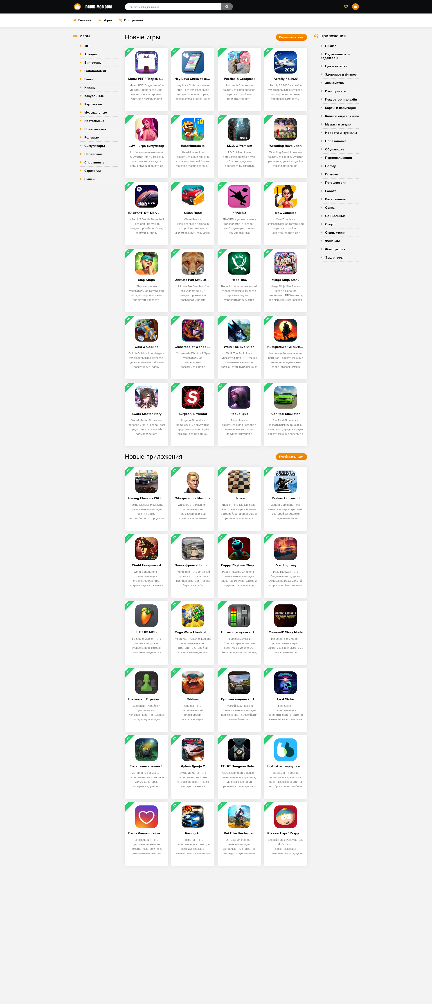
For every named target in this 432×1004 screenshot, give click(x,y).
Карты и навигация (340, 108)
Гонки (88, 79)
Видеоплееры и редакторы (335, 56)
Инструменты (335, 91)
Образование (335, 141)
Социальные (335, 216)
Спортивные (94, 162)
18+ (87, 46)
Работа (330, 191)
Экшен (89, 179)
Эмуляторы (334, 257)
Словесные (93, 154)
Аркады (90, 54)
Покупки (331, 174)
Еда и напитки (336, 66)
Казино (90, 87)
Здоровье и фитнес (341, 74)
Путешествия (335, 182)
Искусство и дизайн (341, 99)
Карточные (93, 104)
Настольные (94, 121)
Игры (108, 20)
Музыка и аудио (338, 124)
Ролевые (91, 137)
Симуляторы (94, 146)
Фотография (335, 249)
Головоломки (95, 71)
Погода (331, 166)
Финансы (332, 241)
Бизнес (330, 46)
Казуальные (94, 96)
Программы (133, 20)
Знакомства (334, 83)
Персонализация (338, 157)
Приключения (95, 129)
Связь (330, 207)
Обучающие (334, 149)
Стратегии (92, 170)
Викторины (93, 62)
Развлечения (335, 199)
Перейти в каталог (291, 37)
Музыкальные (95, 112)
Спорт (330, 224)
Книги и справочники (342, 116)
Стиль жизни (335, 232)
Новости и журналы (341, 132)
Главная (84, 20)
